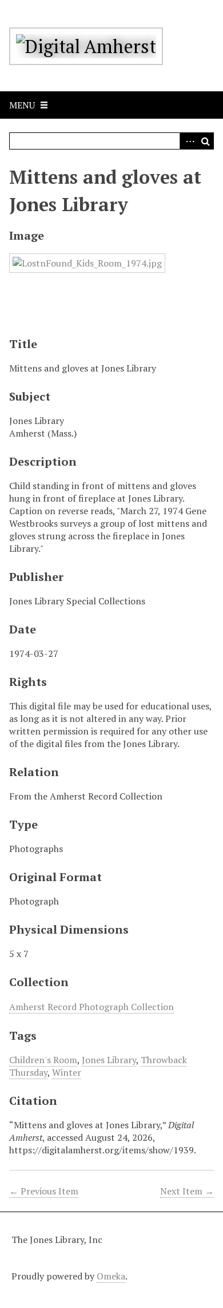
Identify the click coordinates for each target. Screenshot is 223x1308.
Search (205, 141)
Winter (66, 1072)
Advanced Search (188, 141)
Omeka (111, 1276)
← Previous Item (43, 1191)
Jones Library (109, 1059)
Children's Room (43, 1059)
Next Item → (187, 1191)
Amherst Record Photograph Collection (91, 1006)
